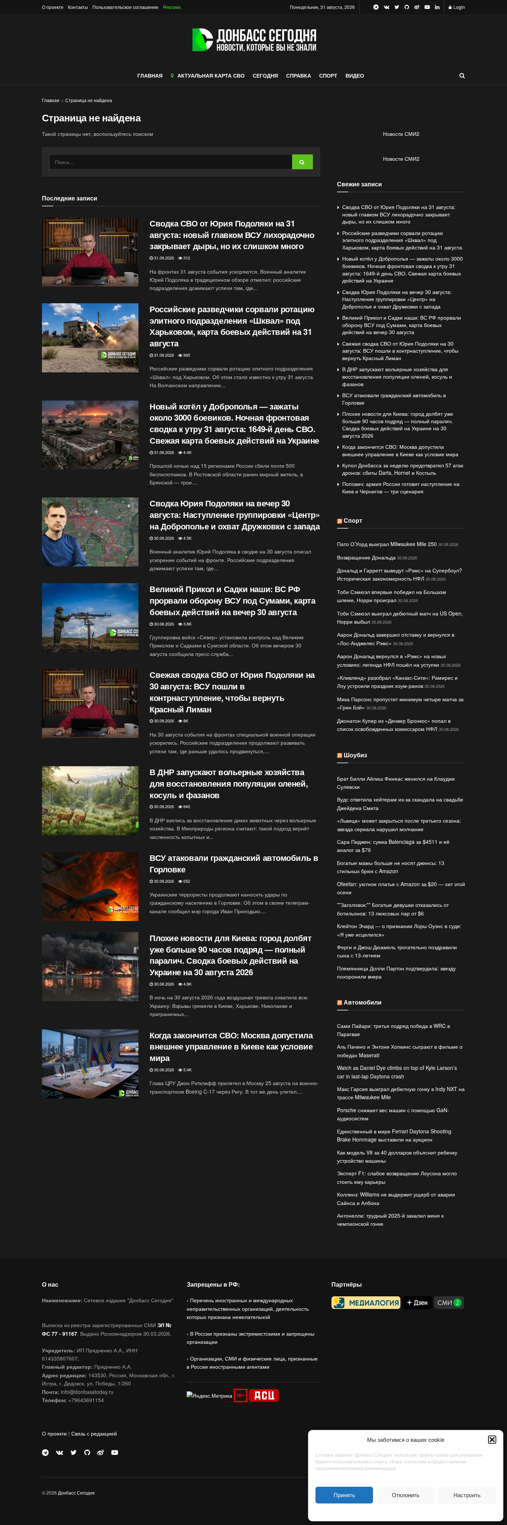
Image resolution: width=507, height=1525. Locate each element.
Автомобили (363, 1002)
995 (186, 355)
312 (186, 258)
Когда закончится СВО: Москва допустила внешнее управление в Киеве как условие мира (231, 1046)
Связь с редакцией (94, 1433)
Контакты (78, 7)
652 (186, 881)
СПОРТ (328, 75)
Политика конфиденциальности (405, 1511)
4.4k (187, 452)
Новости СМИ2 (401, 133)
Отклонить (405, 1495)
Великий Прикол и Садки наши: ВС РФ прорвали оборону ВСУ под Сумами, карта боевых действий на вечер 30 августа (232, 600)
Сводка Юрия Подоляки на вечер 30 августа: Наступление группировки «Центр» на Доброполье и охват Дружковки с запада (235, 514)
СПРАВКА (298, 75)
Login (458, 7)
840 (186, 806)
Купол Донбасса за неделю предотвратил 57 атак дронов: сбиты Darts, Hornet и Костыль (402, 468)
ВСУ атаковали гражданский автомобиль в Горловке (234, 863)
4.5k (187, 538)
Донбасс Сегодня (76, 1492)
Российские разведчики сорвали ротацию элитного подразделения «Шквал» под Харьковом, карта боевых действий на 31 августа (232, 326)
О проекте (52, 7)
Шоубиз (355, 755)
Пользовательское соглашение (125, 7)
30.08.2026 (163, 538)
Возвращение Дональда (366, 557)
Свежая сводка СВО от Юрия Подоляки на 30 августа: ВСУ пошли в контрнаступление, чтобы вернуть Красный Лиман (232, 692)
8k (185, 721)
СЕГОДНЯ (265, 75)
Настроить (467, 1495)
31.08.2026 (163, 258)
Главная (50, 100)
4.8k (187, 984)
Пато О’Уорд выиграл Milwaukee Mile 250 (387, 544)
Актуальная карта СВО (211, 75)
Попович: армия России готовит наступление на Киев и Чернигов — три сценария (400, 487)
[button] (492, 1439)
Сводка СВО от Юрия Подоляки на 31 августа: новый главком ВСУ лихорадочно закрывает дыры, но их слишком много (232, 234)
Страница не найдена (88, 100)
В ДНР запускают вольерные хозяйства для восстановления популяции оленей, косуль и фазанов (229, 783)
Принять (344, 1495)
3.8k (187, 624)
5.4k (187, 1069)
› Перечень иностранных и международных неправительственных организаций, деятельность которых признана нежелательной (248, 1308)
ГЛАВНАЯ (150, 75)
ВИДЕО (355, 75)
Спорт (353, 520)
